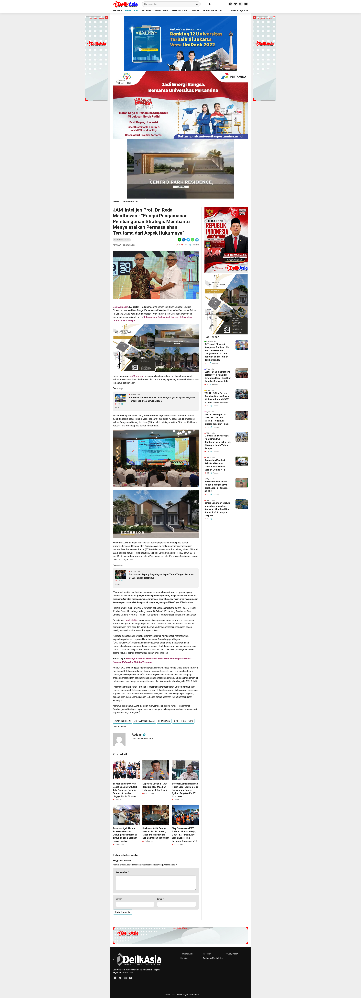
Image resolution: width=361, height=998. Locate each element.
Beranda (117, 201)
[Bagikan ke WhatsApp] (192, 240)
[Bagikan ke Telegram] (197, 240)
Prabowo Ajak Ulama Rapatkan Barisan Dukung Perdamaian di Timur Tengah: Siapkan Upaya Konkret (125, 834)
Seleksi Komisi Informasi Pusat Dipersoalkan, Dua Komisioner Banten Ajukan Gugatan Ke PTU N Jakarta (185, 790)
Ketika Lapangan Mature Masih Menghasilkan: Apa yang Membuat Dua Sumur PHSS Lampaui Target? (217, 509)
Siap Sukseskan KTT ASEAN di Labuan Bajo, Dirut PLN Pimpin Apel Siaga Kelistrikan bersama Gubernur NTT (184, 834)
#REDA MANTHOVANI (144, 721)
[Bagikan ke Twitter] (188, 240)
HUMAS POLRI (210, 10)
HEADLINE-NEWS (130, 201)
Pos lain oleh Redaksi (142, 738)
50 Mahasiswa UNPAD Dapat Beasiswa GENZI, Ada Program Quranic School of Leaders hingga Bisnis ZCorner (125, 790)
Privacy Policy (232, 954)
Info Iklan (207, 954)
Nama (119, 899)
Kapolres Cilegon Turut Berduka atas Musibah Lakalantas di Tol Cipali (154, 786)
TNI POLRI (195, 10)
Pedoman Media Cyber (213, 958)
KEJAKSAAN (164, 721)
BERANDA (117, 10)
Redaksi (184, 958)
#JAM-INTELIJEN (122, 721)
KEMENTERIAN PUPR (183, 721)
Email (160, 899)
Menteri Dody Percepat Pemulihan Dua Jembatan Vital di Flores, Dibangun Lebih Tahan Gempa (217, 442)
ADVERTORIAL (131, 10)
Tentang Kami (186, 954)
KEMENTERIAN (162, 10)
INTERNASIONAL (179, 10)
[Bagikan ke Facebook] (184, 240)
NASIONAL (146, 10)
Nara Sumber (120, 726)
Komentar (122, 872)
